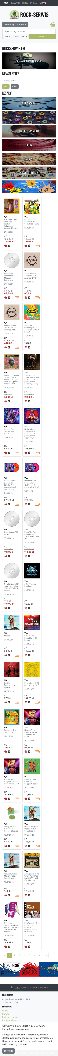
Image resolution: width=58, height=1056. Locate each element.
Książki (29, 159)
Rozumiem (8, 1050)
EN (41, 2)
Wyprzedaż (29, 186)
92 (40, 955)
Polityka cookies (10, 1017)
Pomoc (25, 2)
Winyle (29, 117)
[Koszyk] (53, 24)
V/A (5, 217)
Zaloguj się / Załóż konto (15, 24)
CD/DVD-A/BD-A (29, 103)
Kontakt (33, 2)
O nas (6, 2)
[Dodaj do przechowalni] (9, 246)
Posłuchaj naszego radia (29, 60)
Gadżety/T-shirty (29, 172)
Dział (6, 36)
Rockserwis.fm (9, 1020)
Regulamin (15, 2)
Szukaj (42, 36)
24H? (23, 36)
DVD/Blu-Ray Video (29, 131)
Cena (15, 36)
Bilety (29, 145)
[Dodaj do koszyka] (5, 246)
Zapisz (6, 86)
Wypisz (14, 86)
